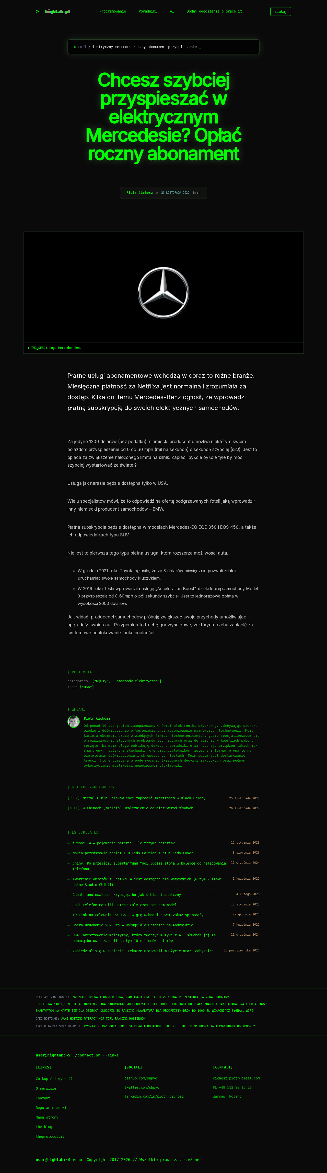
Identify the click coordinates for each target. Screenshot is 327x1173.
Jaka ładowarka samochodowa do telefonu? (133, 1004)
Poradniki (148, 11)
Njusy (101, 681)
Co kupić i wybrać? (54, 1079)
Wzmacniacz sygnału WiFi (232, 1011)
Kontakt (43, 1098)
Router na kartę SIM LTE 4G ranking (66, 1004)
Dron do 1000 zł (196, 1011)
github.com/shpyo (140, 1078)
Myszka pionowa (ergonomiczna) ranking (106, 997)
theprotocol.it (50, 1136)
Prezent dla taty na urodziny (204, 997)
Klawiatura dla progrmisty (158, 1011)
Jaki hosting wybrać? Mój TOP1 (87, 1018)
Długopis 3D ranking (117, 1011)
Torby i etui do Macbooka (186, 1026)
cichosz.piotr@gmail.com (236, 1078)
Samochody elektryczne (135, 681)
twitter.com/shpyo (141, 1087)
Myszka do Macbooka (100, 1026)
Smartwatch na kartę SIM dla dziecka (67, 1011)
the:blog (44, 1127)
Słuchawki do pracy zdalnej (193, 1004)
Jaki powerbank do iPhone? (232, 1026)
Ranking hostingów (130, 1018)
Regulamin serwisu (53, 1108)
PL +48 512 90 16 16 (232, 1087)
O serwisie (46, 1088)
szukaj (281, 11)
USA (87, 687)
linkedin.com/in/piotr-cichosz (154, 1096)
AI (172, 11)
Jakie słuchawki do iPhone (141, 1026)
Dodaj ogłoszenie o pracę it (214, 11)
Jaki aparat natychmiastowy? (243, 1004)
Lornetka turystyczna (159, 997)
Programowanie (112, 11)
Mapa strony (47, 1117)
